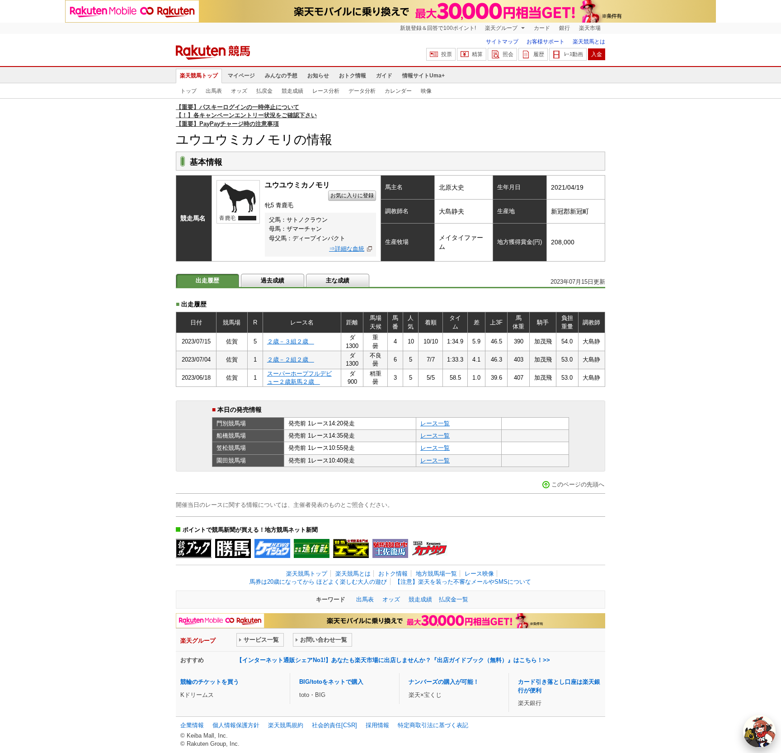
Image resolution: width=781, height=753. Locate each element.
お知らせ (318, 75)
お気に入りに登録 (352, 195)
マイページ (241, 75)
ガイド (384, 75)
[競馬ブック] (194, 548)
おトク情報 (352, 75)
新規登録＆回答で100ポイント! (438, 28)
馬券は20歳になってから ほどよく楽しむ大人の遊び (318, 581)
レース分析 (325, 91)
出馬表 (214, 91)
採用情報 (377, 725)
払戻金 (264, 91)
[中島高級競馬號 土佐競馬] (390, 548)
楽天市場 (590, 28)
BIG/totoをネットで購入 (331, 681)
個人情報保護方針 (235, 725)
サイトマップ (502, 41)
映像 (426, 91)
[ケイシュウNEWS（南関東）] (272, 548)
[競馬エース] (351, 548)
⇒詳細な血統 (346, 248)
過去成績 (272, 280)
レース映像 (479, 573)
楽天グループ (502, 28)
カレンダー (398, 91)
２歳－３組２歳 (290, 341)
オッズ (239, 91)
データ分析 (362, 91)
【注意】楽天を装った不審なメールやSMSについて (463, 581)
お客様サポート (546, 41)
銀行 (564, 28)
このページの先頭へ (577, 484)
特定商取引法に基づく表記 (433, 725)
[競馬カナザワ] (429, 548)
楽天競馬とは (589, 41)
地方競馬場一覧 (436, 573)
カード (542, 28)
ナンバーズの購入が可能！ (444, 681)
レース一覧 (435, 423)
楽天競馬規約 (285, 725)
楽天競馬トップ (199, 75)
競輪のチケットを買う (209, 681)
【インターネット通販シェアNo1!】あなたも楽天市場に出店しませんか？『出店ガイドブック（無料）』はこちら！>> (393, 660)
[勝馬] (233, 548)
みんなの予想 (281, 75)
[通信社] (311, 548)
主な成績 (337, 280)
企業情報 (192, 725)
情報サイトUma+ (423, 75)
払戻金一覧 (453, 599)
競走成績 (292, 91)
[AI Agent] (759, 731)
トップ (188, 91)
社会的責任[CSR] (334, 725)
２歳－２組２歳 (290, 359)
